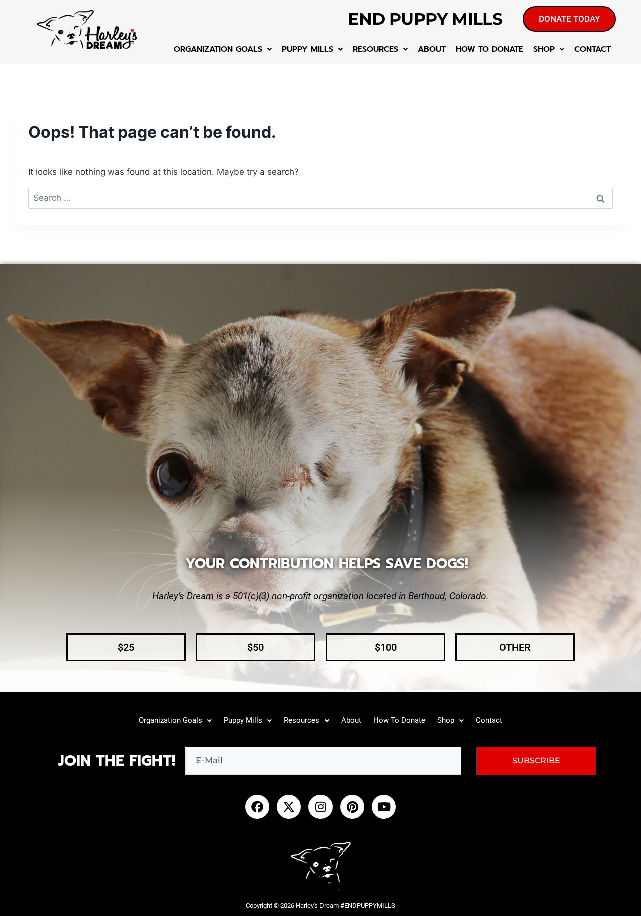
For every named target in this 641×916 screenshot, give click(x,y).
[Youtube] (384, 807)
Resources (375, 49)
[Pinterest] (352, 807)
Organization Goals (218, 49)
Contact (592, 49)
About (432, 49)
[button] (223, 49)
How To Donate (489, 49)
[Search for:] (320, 198)
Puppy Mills (307, 49)
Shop (544, 49)
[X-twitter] (289, 807)
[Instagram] (320, 807)
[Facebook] (257, 807)
